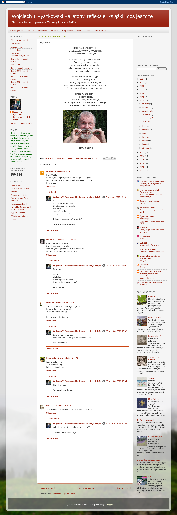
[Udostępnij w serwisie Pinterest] (115, 158)
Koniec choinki (154, 317)
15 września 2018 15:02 (62, 406)
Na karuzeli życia (148, 208)
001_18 (143, 261)
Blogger (109, 505)
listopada (146, 107)
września (146, 115)
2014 (142, 163)
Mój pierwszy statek (19, 216)
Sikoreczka (51, 358)
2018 (142, 101)
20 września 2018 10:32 (116, 331)
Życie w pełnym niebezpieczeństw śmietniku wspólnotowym (151, 194)
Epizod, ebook (16, 47)
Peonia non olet (155, 437)
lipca (144, 126)
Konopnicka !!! (154, 336)
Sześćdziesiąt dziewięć (154, 358)
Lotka (49, 406)
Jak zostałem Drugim (19, 188)
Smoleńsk (42, 30)
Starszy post (123, 488)
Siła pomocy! (145, 186)
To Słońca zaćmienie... (147, 420)
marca (145, 141)
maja (144, 133)
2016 (142, 156)
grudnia (145, 104)
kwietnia (146, 137)
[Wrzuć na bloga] (107, 158)
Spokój (151, 378)
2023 (142, 82)
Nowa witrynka (148, 118)
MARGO (50, 303)
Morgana (50, 171)
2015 (142, 160)
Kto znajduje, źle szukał (149, 245)
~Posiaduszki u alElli (149, 190)
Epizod (30, 30)
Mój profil (14, 219)
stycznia (146, 148)
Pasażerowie (16, 185)
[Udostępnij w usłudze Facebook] (112, 158)
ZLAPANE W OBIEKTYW (151, 282)
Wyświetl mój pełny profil (21, 123)
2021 (142, 90)
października (148, 111)
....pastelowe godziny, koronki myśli (150, 257)
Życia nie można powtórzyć (147, 217)
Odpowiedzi (54, 192)
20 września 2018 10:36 (116, 423)
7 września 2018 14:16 (116, 197)
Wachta (13, 192)
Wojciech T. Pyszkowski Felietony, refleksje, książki (77, 197)
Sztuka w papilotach (149, 201)
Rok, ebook (15, 65)
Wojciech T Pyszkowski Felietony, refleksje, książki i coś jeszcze (82, 16)
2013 (142, 167)
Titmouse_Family (148, 249)
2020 (142, 93)
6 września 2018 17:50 (65, 171)
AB (149, 477)
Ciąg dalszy (67, 30)
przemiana (144, 285)
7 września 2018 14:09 (116, 265)
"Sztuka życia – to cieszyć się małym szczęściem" (152, 182)
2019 (142, 97)
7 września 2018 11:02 (66, 240)
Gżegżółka (145, 227)
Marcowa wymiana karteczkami (152, 252)
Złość (87, 30)
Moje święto (153, 399)
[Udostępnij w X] (109, 158)
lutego (145, 144)
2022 (142, 86)
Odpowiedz (51, 187)
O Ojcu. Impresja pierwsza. (149, 460)
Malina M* (50, 240)
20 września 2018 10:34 (116, 381)
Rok (79, 30)
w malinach (145, 236)
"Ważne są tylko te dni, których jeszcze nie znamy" (150, 273)
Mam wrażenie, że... (148, 278)
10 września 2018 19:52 (67, 358)
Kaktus (142, 267)
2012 (142, 171)
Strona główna (16, 30)
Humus (54, 30)
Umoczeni (152, 296)
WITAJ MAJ (144, 239)
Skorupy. (143, 203)
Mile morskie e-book (19, 40)
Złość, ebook (16, 50)
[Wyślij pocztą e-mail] (104, 158)
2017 (142, 153)
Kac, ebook (15, 44)
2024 (142, 79)
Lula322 (143, 243)
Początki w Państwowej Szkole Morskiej (20, 208)
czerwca (146, 130)
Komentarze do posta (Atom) (63, 494)
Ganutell (144, 265)
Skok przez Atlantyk (18, 204)
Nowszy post (47, 488)
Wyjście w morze (17, 213)
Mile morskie (100, 30)
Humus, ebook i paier (19, 68)
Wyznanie (146, 122)
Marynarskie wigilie (18, 195)
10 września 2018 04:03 (65, 303)
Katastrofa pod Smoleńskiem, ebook (19, 54)
